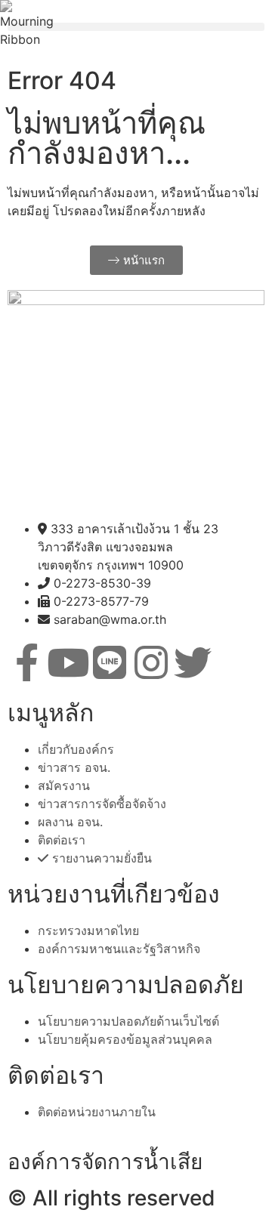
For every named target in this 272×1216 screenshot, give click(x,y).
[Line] (109, 662)
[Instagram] (151, 662)
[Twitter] (193, 662)
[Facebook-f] (26, 662)
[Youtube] (68, 662)
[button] (136, 27)
